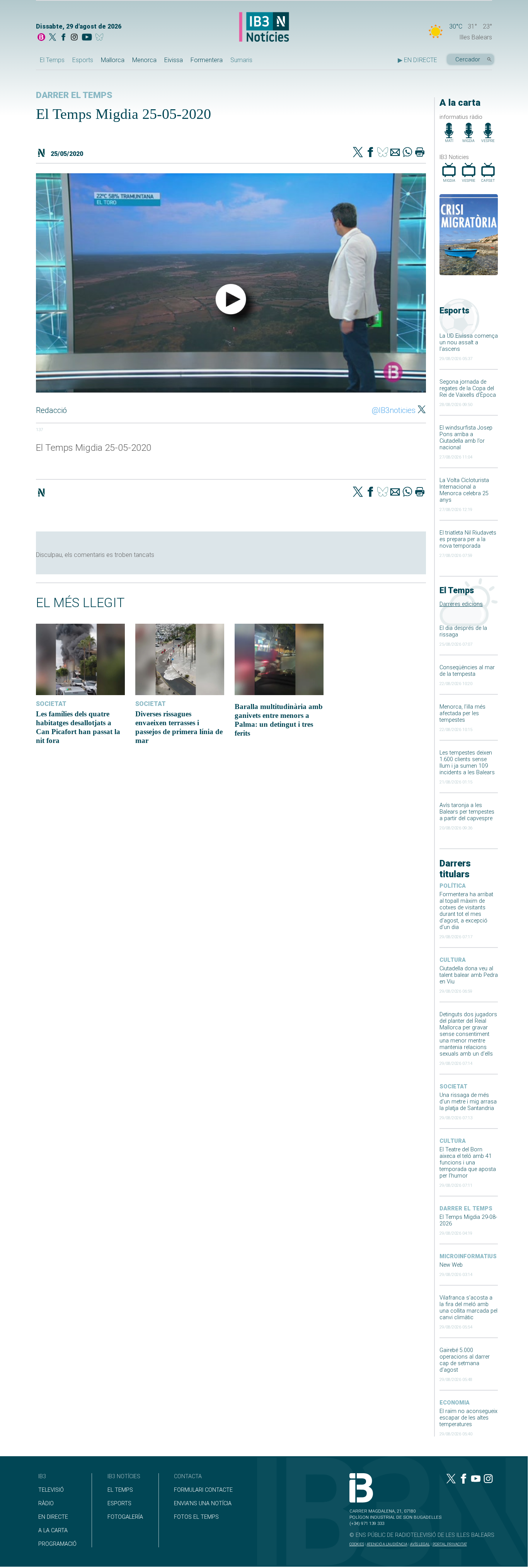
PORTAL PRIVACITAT (450, 1544)
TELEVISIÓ (51, 1490)
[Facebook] (63, 37)
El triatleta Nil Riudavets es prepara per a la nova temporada (467, 539)
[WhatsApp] (407, 153)
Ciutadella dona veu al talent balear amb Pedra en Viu (468, 975)
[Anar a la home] (41, 37)
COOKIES (356, 1544)
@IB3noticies (394, 410)
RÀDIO (46, 1503)
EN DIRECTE (53, 1517)
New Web (451, 1265)
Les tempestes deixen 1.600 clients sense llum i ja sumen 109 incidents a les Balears (467, 763)
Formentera (207, 60)
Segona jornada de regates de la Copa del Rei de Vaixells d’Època (467, 388)
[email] (395, 153)
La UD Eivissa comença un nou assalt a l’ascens (468, 342)
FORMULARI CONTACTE (203, 1490)
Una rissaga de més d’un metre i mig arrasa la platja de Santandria (468, 1102)
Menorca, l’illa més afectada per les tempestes (462, 713)
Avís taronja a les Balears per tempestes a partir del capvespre (466, 812)
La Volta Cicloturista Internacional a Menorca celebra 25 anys (464, 490)
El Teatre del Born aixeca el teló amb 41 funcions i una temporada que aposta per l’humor (467, 1162)
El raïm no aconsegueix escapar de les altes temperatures (468, 1418)
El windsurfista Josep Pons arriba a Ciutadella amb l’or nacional (465, 438)
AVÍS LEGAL (420, 1544)
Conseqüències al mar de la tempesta (467, 670)
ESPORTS (119, 1503)
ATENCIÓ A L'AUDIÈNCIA (387, 1544)
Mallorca (112, 60)
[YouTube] (87, 37)
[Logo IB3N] (264, 28)
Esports (82, 60)
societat (453, 1086)
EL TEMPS (120, 1490)
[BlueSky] (100, 37)
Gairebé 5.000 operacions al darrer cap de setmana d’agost (464, 1360)
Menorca (144, 60)
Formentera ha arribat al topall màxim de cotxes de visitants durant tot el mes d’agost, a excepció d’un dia (466, 911)
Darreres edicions (461, 604)
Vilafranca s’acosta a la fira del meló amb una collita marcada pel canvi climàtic (468, 1308)
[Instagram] (74, 37)
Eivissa (173, 60)
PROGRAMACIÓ (57, 1544)
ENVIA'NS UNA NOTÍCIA (203, 1503)
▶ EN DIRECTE (417, 60)
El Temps (52, 60)
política (452, 886)
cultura (452, 960)
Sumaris (241, 60)
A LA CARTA (53, 1530)
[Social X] (52, 37)
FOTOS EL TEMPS (196, 1517)
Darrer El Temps (465, 1208)
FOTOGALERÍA (125, 1517)
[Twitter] (358, 153)
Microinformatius (468, 1256)
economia (454, 1402)
